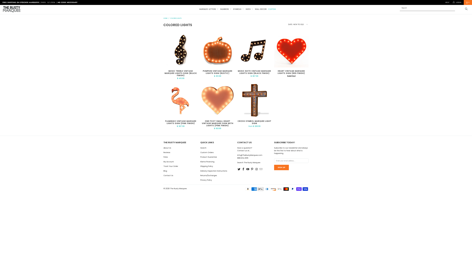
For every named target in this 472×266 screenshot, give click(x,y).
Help (447, 2)
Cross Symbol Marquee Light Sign (254, 100)
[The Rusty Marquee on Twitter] (239, 169)
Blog (165, 171)
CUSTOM (272, 9)
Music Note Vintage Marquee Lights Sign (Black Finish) (254, 50)
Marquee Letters (207, 9)
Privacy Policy (206, 180)
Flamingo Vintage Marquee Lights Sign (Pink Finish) (180, 100)
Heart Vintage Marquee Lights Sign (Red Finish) (291, 50)
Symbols (237, 9)
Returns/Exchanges (208, 175)
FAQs (165, 157)
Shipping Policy (206, 166)
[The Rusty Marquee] (38, 9)
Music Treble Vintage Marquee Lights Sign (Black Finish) (180, 50)
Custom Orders (207, 152)
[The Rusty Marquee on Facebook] (243, 169)
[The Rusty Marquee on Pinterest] (252, 169)
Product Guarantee (208, 157)
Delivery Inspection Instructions (213, 171)
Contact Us (168, 175)
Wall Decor (261, 9)
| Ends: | (40, 2)
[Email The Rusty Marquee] (261, 169)
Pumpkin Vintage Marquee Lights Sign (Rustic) (217, 50)
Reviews (166, 152)
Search (203, 148)
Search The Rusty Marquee (248, 162)
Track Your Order (170, 166)
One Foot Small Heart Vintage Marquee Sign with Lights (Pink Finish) (217, 100)
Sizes (248, 9)
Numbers (224, 9)
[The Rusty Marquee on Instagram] (256, 169)
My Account (168, 161)
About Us (167, 148)
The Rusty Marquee (178, 188)
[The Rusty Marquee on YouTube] (248, 169)
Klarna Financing (207, 161)
